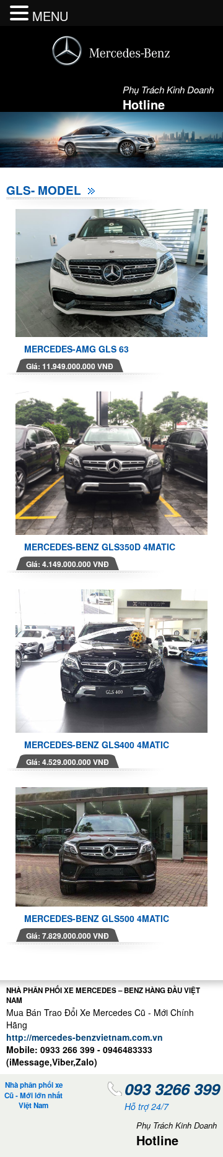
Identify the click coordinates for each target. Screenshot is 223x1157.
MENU (50, 16)
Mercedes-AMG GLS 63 (76, 349)
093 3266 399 (172, 1088)
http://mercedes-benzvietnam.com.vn (84, 1037)
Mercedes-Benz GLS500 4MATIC (96, 918)
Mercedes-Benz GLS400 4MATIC (96, 744)
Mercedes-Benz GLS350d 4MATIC (99, 546)
